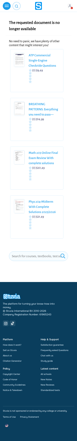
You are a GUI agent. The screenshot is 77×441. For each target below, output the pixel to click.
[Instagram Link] (6, 323)
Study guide (47, 361)
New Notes (46, 379)
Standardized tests (50, 390)
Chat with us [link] (47, 355)
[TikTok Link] (12, 323)
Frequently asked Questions (54, 350)
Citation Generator (12, 361)
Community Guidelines (14, 384)
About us (7, 355)
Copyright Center (11, 374)
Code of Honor (10, 379)
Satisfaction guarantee (52, 344)
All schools (46, 374)
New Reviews (47, 384)
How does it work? (12, 344)
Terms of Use (9, 417)
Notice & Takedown (12, 390)
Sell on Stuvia (10, 350)
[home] (38, 6)
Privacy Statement (29, 417)
